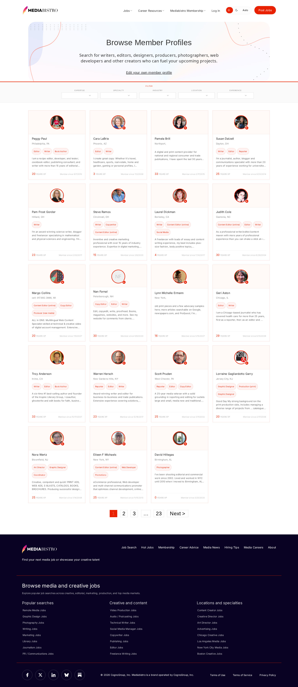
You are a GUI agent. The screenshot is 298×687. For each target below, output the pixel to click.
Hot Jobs (147, 547)
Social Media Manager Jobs (126, 628)
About (272, 547)
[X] (40, 675)
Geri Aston (223, 293)
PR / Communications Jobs (38, 653)
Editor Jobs (116, 647)
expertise (79, 90)
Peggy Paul (39, 138)
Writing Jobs (30, 628)
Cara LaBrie (101, 138)
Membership (166, 547)
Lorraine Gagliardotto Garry (234, 373)
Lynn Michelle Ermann (169, 293)
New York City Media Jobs (212, 647)
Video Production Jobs (123, 610)
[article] (57, 144)
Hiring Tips (232, 547)
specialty (118, 90)
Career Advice (189, 547)
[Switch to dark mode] (237, 10)
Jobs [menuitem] (126, 10)
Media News (211, 547)
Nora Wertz (39, 454)
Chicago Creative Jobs (210, 635)
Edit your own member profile (149, 72)
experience (236, 90)
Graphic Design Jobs (35, 616)
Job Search (129, 547)
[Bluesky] (66, 675)
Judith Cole (223, 212)
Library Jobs (30, 641)
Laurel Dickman (165, 212)
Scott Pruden (163, 373)
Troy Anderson (41, 373)
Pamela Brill (162, 138)
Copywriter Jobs (119, 635)
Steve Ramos (102, 212)
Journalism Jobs (32, 647)
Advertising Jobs (207, 628)
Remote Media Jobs (34, 610)
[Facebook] (27, 675)
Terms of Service (242, 675)
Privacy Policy (268, 675)
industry (157, 90)
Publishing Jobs (119, 641)
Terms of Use (217, 675)
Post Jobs (265, 10)
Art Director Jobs (207, 622)
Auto (245, 10)
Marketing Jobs (32, 635)
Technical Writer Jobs (122, 622)
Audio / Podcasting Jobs (124, 616)
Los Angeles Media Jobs (211, 641)
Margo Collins (41, 293)
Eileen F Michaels (104, 454)
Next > (177, 513)
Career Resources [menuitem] (150, 10)
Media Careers (253, 547)
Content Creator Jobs (209, 610)
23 (159, 513)
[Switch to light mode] (229, 10)
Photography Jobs (33, 622)
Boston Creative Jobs (209, 653)
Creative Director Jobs (210, 616)
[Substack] (79, 675)
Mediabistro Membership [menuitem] (186, 10)
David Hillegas (164, 454)
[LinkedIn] (53, 675)
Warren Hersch (103, 373)
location (196, 90)
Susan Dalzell (225, 138)
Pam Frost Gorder (44, 212)
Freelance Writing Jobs (123, 653)
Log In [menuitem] (216, 10)
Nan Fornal (100, 291)
